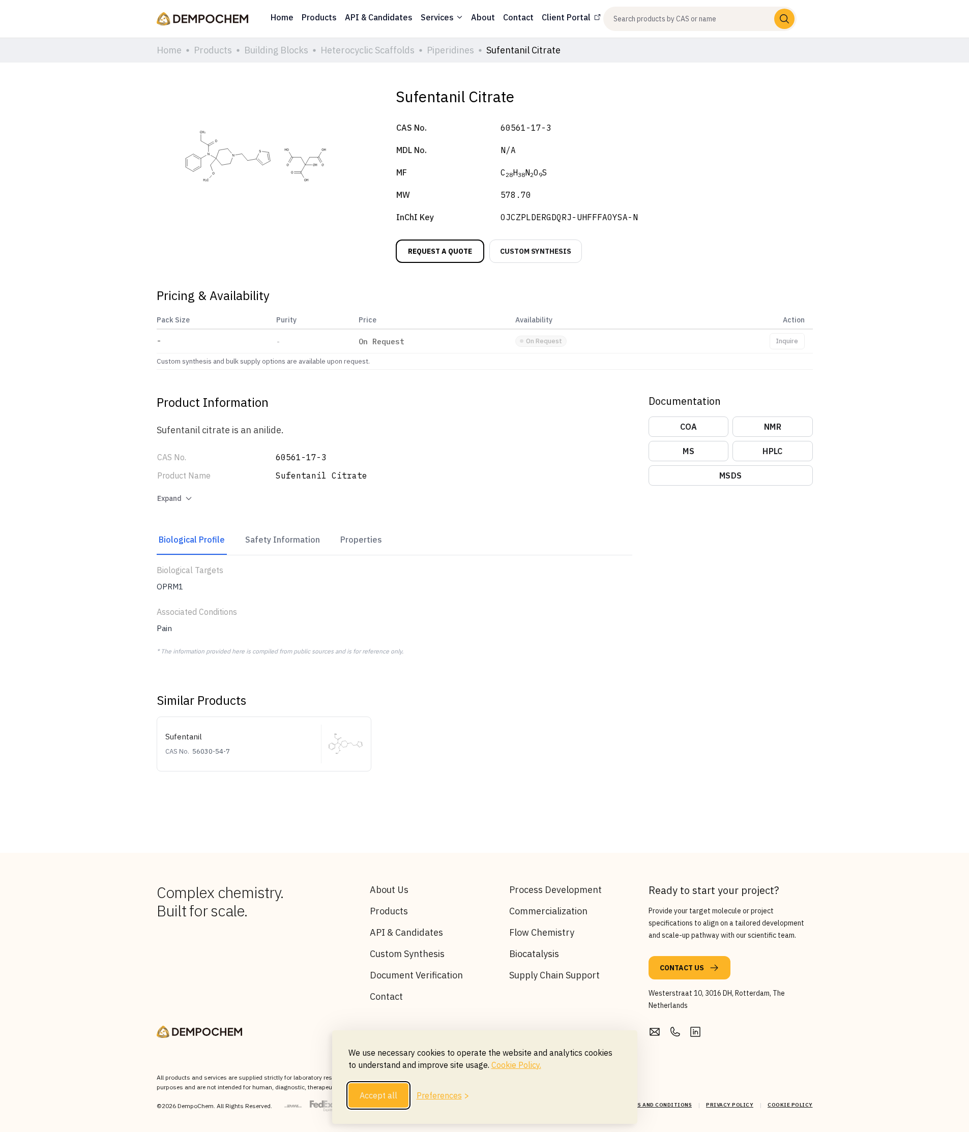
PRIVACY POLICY (729, 1104)
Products (389, 911)
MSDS (730, 475)
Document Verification (416, 975)
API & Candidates (406, 932)
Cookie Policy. (516, 1065)
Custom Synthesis (407, 954)
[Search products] (784, 19)
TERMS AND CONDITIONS (657, 1104)
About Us (389, 890)
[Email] (655, 1032)
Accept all (378, 1095)
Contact (386, 996)
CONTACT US (682, 967)
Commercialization (548, 911)
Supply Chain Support (554, 975)
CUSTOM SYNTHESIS (535, 251)
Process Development (555, 890)
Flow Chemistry (541, 932)
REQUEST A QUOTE (440, 251)
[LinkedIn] (695, 1032)
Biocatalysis (534, 954)
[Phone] (675, 1032)
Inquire (787, 341)
